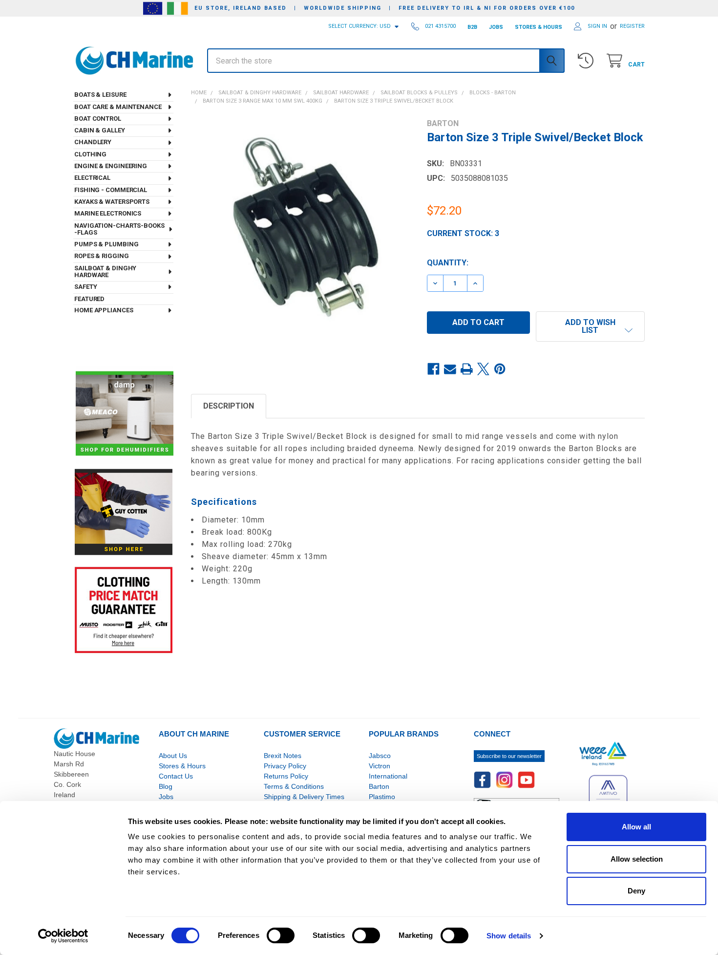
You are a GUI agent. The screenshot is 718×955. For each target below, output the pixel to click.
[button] (590, 326)
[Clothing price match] (123, 609)
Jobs (166, 797)
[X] (483, 368)
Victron (379, 766)
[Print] (467, 368)
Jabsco (380, 756)
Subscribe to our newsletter (509, 756)
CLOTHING (90, 154)
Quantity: (447, 262)
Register (632, 26)
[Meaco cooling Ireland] (124, 414)
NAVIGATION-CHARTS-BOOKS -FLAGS (119, 229)
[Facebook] (434, 368)
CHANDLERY (92, 142)
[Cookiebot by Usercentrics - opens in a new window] (63, 936)
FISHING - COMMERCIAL (110, 190)
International (388, 776)
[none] (300, 228)
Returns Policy (286, 776)
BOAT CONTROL (97, 118)
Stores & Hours (182, 766)
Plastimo (382, 797)
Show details (508, 936)
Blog (165, 786)
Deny (636, 891)
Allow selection (637, 859)
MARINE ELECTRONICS (107, 213)
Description (228, 406)
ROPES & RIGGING (101, 256)
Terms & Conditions (294, 786)
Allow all (636, 827)
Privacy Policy (285, 766)
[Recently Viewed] (587, 60)
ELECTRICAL (92, 177)
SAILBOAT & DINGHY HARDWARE (105, 271)
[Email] (450, 368)
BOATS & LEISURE (100, 94)
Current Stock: (463, 233)
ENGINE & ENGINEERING (110, 166)
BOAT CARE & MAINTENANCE (118, 106)
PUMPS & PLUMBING (106, 244)
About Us (173, 756)
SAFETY (85, 286)
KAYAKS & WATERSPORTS (111, 201)
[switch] (281, 935)
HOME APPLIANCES (103, 310)
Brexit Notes (282, 756)
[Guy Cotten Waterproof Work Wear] (123, 512)
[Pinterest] (500, 368)
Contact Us (176, 776)
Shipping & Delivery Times (304, 797)
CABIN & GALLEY (99, 130)
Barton (379, 786)
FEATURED (89, 299)
